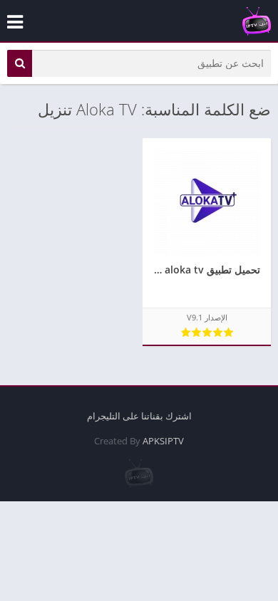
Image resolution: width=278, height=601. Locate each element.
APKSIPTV (163, 440)
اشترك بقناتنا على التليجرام (139, 415)
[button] (19, 63)
